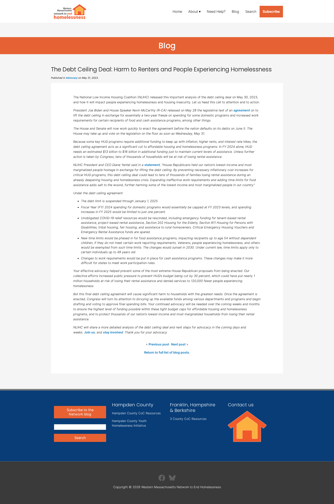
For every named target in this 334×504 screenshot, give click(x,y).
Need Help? (216, 11)
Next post (178, 344)
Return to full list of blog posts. (167, 352)
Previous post (159, 344)
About (193, 11)
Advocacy (72, 77)
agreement (241, 110)
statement (152, 165)
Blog (235, 11)
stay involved (113, 332)
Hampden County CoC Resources (136, 413)
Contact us (241, 404)
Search (250, 11)
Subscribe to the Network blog (80, 412)
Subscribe (271, 11)
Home (177, 11)
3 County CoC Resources (188, 419)
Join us (89, 332)
